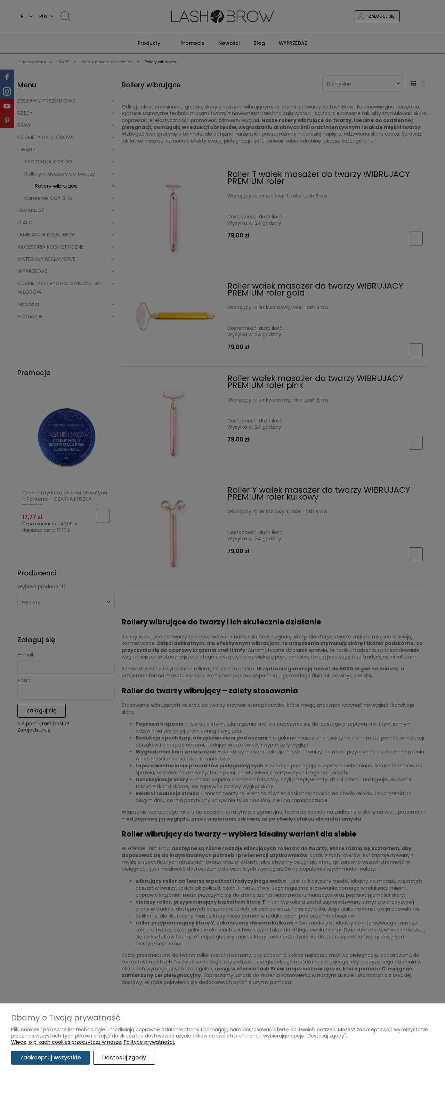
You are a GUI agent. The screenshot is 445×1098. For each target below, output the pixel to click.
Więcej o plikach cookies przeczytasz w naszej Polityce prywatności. (93, 1042)
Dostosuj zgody (124, 1057)
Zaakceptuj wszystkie (50, 1057)
